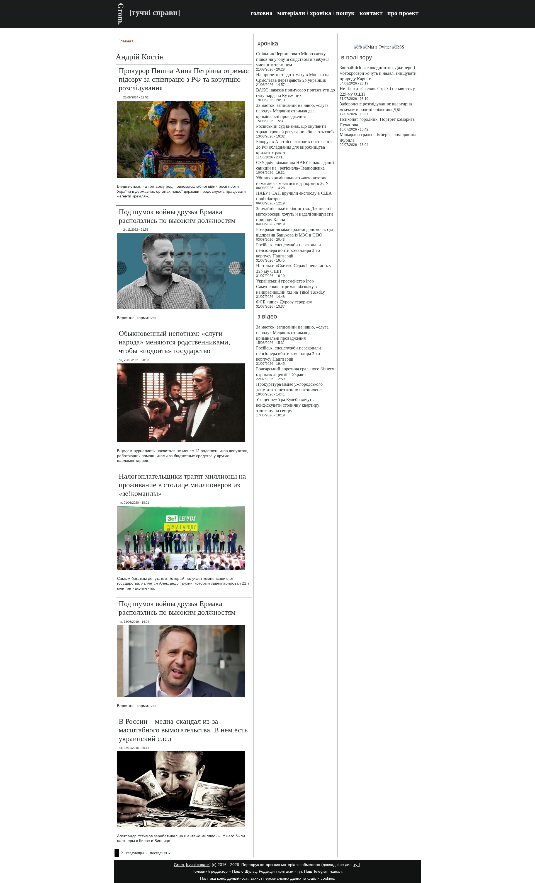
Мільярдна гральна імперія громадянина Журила (378, 137)
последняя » (160, 852)
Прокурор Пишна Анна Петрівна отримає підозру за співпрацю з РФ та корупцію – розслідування (184, 79)
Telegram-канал (327, 871)
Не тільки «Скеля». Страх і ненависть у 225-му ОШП (293, 268)
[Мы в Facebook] (358, 47)
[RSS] (398, 47)
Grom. (121, 14)
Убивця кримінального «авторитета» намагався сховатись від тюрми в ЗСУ (292, 180)
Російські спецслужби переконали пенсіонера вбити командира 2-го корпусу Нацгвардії (288, 250)
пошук (345, 12)
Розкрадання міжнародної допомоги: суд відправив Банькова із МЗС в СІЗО (294, 232)
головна (262, 12)
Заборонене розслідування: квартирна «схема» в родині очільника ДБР (376, 106)
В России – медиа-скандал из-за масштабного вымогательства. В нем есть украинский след (183, 729)
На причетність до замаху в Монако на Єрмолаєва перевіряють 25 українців (292, 77)
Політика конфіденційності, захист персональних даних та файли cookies (267, 878)
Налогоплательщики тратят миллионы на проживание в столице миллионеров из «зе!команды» (182, 484)
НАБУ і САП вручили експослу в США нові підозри (294, 195)
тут (356, 864)
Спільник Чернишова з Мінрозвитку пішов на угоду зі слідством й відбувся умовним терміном (292, 58)
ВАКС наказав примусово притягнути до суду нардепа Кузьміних (295, 92)
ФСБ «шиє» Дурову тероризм (284, 302)
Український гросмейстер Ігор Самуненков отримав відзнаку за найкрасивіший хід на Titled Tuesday (290, 286)
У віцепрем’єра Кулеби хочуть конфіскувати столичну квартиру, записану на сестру (288, 404)
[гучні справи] (198, 864)
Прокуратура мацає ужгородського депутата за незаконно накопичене (289, 386)
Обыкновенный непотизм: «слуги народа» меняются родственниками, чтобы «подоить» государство (174, 341)
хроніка (320, 12)
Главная (125, 41)
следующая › (136, 852)
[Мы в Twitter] (377, 47)
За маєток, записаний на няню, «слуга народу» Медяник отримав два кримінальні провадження (292, 110)
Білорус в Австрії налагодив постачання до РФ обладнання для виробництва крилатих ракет (294, 146)
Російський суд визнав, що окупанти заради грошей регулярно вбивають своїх (295, 128)
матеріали (291, 12)
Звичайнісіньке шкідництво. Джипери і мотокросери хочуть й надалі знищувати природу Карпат (294, 213)
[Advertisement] (379, 234)
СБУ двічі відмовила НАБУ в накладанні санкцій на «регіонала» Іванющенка (295, 165)
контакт (371, 12)
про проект (403, 12)
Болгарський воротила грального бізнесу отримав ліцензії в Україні (295, 371)
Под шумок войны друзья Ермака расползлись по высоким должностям (177, 216)
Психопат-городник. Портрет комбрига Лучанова (377, 121)
